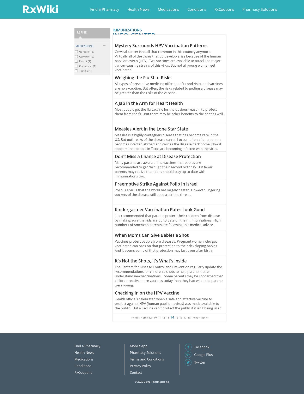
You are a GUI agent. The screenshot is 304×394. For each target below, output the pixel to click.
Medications (168, 9)
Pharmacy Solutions (259, 9)
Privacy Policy (140, 366)
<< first (135, 317)
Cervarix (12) (86, 56)
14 (172, 317)
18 (189, 317)
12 (163, 317)
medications (84, 46)
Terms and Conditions (147, 359)
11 (159, 317)
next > (196, 317)
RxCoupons (224, 9)
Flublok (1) (85, 61)
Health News (138, 9)
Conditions (196, 9)
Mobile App (138, 346)
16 (181, 317)
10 (155, 317)
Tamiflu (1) (85, 71)
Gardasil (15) (86, 51)
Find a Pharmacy (104, 9)
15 (176, 317)
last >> (205, 317)
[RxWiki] (40, 9)
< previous (147, 317)
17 (185, 317)
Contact (136, 372)
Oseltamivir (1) (87, 66)
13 (167, 317)
